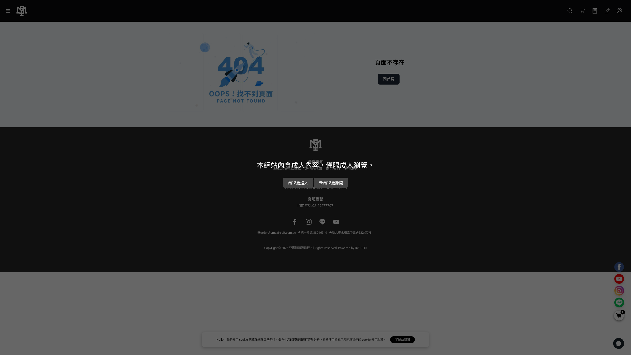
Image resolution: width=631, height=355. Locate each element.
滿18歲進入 (298, 182)
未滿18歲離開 (331, 182)
